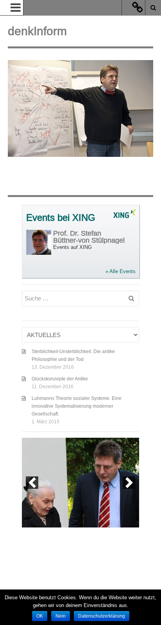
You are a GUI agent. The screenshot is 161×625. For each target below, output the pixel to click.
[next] (129, 482)
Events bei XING (60, 218)
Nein (60, 616)
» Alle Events (121, 271)
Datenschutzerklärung (101, 616)
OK (39, 616)
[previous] (32, 482)
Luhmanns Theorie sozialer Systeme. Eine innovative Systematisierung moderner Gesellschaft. (77, 406)
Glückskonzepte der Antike (60, 379)
